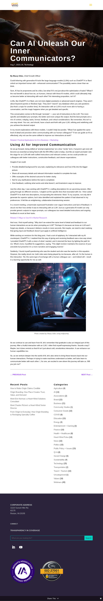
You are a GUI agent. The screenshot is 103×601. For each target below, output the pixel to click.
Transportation (59, 467)
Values (56, 478)
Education (58, 418)
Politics (57, 445)
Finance (57, 430)
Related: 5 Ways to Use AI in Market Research (28, 218)
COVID (57, 415)
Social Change (60, 456)
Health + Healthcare (62, 433)
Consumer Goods (61, 411)
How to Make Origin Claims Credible (25, 388)
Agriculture (58, 388)
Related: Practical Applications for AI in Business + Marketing (34, 140)
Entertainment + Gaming (64, 426)
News (56, 441)
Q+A (56, 452)
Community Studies (62, 407)
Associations (59, 396)
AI (22, 65)
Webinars (58, 482)
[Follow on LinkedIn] (13, 547)
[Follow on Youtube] (21, 547)
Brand (56, 399)
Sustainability (59, 460)
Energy (57, 422)
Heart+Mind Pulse (61, 437)
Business (57, 403)
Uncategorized (60, 475)
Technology (29, 65)
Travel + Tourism (60, 471)
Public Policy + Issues (63, 448)
